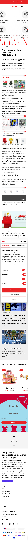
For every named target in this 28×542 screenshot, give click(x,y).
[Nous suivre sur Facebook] (2, 524)
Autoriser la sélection (14, 294)
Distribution (5, 499)
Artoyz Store (5, 486)
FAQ (3, 509)
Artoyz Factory (6, 496)
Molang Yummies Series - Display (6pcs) (9, 387)
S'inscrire (14, 422)
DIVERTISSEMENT (6, 313)
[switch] (24, 274)
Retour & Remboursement (9, 514)
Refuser (14, 299)
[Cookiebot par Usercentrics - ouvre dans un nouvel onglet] (20, 241)
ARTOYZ (4, 346)
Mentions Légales (7, 491)
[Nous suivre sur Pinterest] (13, 524)
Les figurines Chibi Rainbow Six (12, 349)
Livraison (4, 506)
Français (20, 528)
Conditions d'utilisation (8, 511)
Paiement (4, 504)
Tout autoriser (14, 290)
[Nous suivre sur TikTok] (21, 524)
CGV (3, 488)
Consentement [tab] (5, 245)
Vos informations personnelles (11, 494)
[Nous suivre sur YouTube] (17, 524)
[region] (14, 439)
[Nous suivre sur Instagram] (10, 524)
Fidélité (4, 517)
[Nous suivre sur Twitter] (6, 524)
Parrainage (5, 519)
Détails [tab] (13, 245)
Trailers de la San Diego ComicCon (13, 316)
